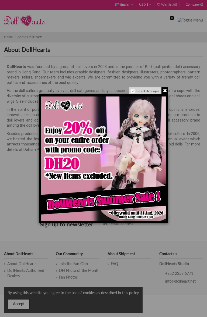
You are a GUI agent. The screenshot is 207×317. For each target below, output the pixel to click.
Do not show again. (148, 91)
